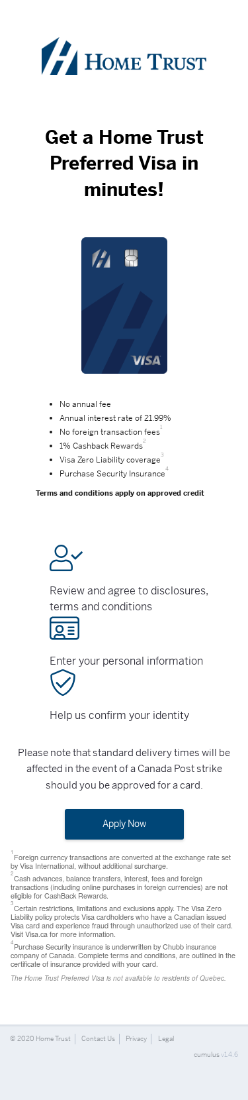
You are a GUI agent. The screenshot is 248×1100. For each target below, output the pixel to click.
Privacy (136, 1038)
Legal (166, 1038)
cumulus (207, 1054)
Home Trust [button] (53, 1038)
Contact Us (98, 1038)
